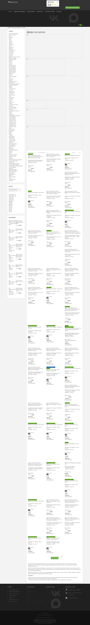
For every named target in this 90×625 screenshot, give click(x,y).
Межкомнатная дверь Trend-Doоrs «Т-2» (73, 197)
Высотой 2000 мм (12, 66)
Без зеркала (11, 148)
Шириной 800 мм (12, 69)
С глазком (11, 135)
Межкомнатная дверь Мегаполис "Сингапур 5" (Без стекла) (19, 289)
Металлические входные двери (15, 159)
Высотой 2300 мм (12, 65)
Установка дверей (12, 167)
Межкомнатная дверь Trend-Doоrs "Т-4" (19, 281)
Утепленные (11, 162)
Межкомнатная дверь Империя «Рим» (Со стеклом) (53, 159)
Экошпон (11, 112)
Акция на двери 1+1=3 (13, 599)
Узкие (10, 77)
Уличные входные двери (14, 164)
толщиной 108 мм (12, 123)
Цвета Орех (11, 49)
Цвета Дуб (11, 37)
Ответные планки (12, 172)
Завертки (11, 175)
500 (10, 209)
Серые (10, 39)
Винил (10, 36)
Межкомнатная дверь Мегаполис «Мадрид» (54, 216)
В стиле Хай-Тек (12, 130)
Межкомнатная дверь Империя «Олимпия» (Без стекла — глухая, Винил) (72, 236)
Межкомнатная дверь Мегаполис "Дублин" (19, 265)
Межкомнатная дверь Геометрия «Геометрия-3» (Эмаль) (72, 391)
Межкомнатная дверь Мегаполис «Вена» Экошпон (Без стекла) (72, 313)
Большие (11, 80)
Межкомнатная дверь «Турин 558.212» (71, 485)
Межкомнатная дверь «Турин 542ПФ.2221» (53, 468)
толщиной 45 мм (12, 125)
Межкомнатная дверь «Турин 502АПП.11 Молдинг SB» (53, 374)
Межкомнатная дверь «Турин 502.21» (53, 428)
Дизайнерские (12, 136)
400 (10, 206)
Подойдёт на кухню (32, 162)
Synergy (11, 198)
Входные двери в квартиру (14, 115)
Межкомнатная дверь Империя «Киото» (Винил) (72, 353)
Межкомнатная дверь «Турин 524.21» (34, 428)
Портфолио (40, 11)
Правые (10, 134)
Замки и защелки (12, 176)
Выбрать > (36, 156)
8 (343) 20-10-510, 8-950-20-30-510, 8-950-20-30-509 (75, 593)
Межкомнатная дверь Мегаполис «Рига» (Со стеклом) (72, 523)
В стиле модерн (12, 94)
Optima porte (12, 195)
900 (10, 205)
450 (10, 210)
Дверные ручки (12, 174)
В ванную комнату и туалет (14, 56)
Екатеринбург (34, 601)
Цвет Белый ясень (12, 156)
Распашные (11, 79)
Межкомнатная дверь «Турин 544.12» (34, 195)
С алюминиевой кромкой (14, 110)
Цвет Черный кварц (13, 143)
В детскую (11, 55)
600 (10, 202)
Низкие (10, 75)
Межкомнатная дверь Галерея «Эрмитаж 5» (53, 505)
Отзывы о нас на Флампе (32, 1)
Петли (10, 178)
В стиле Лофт (11, 129)
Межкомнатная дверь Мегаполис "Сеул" (19, 273)
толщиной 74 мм (12, 121)
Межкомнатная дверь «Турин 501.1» (71, 158)
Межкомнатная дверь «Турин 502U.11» (71, 429)
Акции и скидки (30, 589)
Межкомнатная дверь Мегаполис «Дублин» (54, 274)
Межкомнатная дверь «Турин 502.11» (71, 371)
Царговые (11, 109)
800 (10, 204)
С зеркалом (11, 114)
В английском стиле (13, 81)
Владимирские (12, 82)
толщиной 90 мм (12, 116)
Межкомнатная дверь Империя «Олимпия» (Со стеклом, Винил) (35, 468)
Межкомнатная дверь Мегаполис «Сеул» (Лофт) (72, 255)
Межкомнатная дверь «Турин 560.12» (53, 292)
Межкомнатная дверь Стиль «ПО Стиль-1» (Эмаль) (35, 293)
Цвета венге (11, 47)
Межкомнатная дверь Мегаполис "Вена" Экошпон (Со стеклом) (19, 256)
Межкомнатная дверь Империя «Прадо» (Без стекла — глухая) (35, 408)
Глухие (10, 113)
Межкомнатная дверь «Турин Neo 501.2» (72, 216)
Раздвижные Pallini (12, 169)
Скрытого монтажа (13, 108)
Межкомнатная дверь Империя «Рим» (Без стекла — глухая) (53, 197)
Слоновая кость (12, 50)
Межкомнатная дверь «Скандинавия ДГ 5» (70, 467)
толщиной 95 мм (12, 119)
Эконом (10, 61)
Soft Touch (11, 99)
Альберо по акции (12, 59)
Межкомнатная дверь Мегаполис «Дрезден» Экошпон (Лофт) (35, 373)
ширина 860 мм (12, 145)
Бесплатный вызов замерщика (72, 7)
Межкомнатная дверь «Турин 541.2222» (34, 331)
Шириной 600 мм (12, 71)
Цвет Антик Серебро (13, 154)
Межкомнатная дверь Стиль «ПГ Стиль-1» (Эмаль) (53, 237)
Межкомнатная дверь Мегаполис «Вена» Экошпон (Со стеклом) (35, 161)
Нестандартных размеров (14, 83)
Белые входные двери (13, 150)
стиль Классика (12, 139)
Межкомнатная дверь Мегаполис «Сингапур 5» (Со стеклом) (54, 523)
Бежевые (10, 48)
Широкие (11, 74)
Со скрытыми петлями (13, 104)
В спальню (11, 52)
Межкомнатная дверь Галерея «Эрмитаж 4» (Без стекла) (72, 505)
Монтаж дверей (31, 11)
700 (10, 203)
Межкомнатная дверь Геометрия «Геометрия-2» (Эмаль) (35, 274)
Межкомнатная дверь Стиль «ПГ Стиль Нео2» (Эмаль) (35, 236)
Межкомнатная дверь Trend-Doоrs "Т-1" (19, 230)
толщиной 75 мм (12, 124)
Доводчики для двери (13, 170)
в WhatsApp (54, 578)
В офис (10, 127)
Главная (9, 27)
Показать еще (55, 558)
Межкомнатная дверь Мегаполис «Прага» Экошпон (72, 293)
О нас (9, 11)
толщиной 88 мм (12, 118)
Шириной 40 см (12, 72)
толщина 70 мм (12, 141)
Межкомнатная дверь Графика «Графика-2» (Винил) (35, 353)
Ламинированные (12, 107)
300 (10, 208)
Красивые (11, 131)
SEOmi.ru (52, 617)
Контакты (59, 11)
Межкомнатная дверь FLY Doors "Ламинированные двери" (19, 222)
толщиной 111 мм (12, 120)
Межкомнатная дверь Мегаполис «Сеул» (72, 410)
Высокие (10, 64)
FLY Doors (11, 199)
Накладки (11, 180)
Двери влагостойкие (13, 85)
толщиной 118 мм (12, 126)
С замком (11, 90)
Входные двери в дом (13, 161)
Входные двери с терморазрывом (16, 165)
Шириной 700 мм (12, 70)
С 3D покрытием (12, 88)
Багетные (11, 105)
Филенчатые (11, 102)
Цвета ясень (11, 44)
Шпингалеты (11, 173)
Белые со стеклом (12, 34)
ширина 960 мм (12, 146)
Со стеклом (11, 93)
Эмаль (10, 45)
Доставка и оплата (50, 11)
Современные (12, 92)
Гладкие (10, 103)
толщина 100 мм (12, 140)
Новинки (10, 63)
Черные (10, 41)
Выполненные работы (31, 593)
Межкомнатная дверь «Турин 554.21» (53, 330)
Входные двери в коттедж (14, 163)
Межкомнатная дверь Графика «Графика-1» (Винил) (72, 274)
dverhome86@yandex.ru (73, 597)
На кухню (11, 54)
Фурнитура (11, 168)
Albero (11, 197)
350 (10, 211)
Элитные (10, 147)
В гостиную (11, 53)
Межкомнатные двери (19, 11)
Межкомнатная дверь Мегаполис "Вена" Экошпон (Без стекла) (19, 245)
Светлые (10, 43)
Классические (11, 91)
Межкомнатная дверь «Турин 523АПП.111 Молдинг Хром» (53, 542)
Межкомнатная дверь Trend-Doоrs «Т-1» (54, 408)
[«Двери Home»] (13, 2)
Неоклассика (11, 97)
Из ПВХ (10, 86)
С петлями (11, 98)
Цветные (10, 42)
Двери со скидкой (12, 58)
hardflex (10, 101)
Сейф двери (29, 596)
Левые (10, 132)
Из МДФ (10, 87)
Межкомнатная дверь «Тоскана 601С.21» (72, 448)
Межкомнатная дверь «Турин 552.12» (34, 504)
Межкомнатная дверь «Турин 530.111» (34, 542)
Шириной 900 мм (12, 67)
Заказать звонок (68, 5)
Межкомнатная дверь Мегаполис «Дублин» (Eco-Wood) (54, 353)
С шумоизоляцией (12, 76)
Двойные (11, 60)
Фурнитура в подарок (13, 601)
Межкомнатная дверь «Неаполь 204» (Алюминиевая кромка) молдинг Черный (72, 334)
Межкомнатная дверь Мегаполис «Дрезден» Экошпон (72, 177)
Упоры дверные (12, 179)
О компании (29, 598)
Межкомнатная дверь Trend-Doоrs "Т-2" (19, 237)
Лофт (10, 96)
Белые (10, 38)
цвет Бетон (11, 142)
